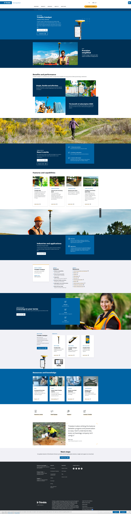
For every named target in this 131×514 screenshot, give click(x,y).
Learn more (41, 160)
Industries (36, 6)
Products (43, 6)
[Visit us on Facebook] (79, 468)
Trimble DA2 (41, 33)
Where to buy (63, 457)
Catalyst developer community (79, 283)
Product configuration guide (78, 286)
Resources (50, 6)
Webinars (75, 272)
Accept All (123, 512)
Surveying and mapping (54, 471)
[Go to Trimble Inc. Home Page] (42, 502)
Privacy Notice (84, 506)
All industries (52, 468)
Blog (62, 474)
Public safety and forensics (53, 487)
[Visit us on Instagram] (76, 468)
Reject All (115, 512)
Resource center (64, 476)
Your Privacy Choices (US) (86, 509)
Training (75, 274)
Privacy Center (84, 504)
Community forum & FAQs (78, 279)
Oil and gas (52, 480)
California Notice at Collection (87, 507)
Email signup (64, 471)
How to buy (63, 6)
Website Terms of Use (86, 502)
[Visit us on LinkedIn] (73, 468)
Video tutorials (76, 276)
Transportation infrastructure (53, 475)
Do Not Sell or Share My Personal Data (105, 512)
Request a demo (90, 6)
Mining (51, 483)
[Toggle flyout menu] (129, 2)
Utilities (51, 477)
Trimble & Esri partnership (78, 284)
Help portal (75, 277)
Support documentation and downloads (80, 270)
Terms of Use (10, 512)
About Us (56, 6)
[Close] (129, 512)
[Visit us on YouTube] (81, 468)
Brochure (75, 281)
